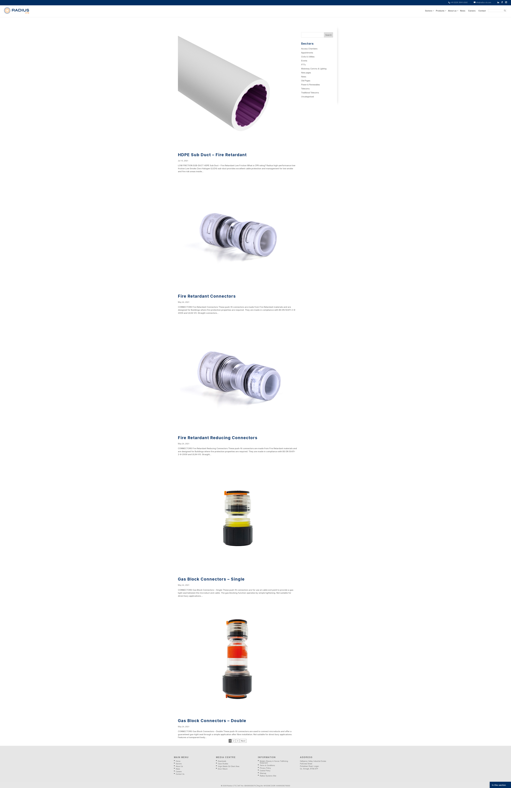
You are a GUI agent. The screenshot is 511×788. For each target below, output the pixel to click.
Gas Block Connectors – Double (212, 720)
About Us (179, 766)
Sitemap (263, 773)
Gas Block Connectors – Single (211, 579)
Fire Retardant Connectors (207, 296)
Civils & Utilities (308, 56)
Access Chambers (309, 48)
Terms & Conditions (267, 765)
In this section (499, 785)
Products (440, 11)
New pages (306, 72)
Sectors (428, 11)
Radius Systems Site (268, 775)
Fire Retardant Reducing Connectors (217, 437)
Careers (471, 11)
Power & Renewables (310, 84)
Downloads (222, 761)
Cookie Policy (265, 770)
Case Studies (223, 763)
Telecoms (305, 88)
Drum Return (223, 768)
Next (243, 741)
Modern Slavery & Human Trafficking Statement (274, 762)
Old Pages (305, 80)
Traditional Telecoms (310, 92)
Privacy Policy (265, 768)
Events (304, 60)
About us (452, 11)
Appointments (307, 52)
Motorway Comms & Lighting (313, 68)
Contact (482, 11)
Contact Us (180, 774)
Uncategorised (307, 96)
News (462, 11)
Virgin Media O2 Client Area (228, 766)
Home (178, 761)
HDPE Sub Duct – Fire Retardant (212, 154)
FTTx (303, 64)
